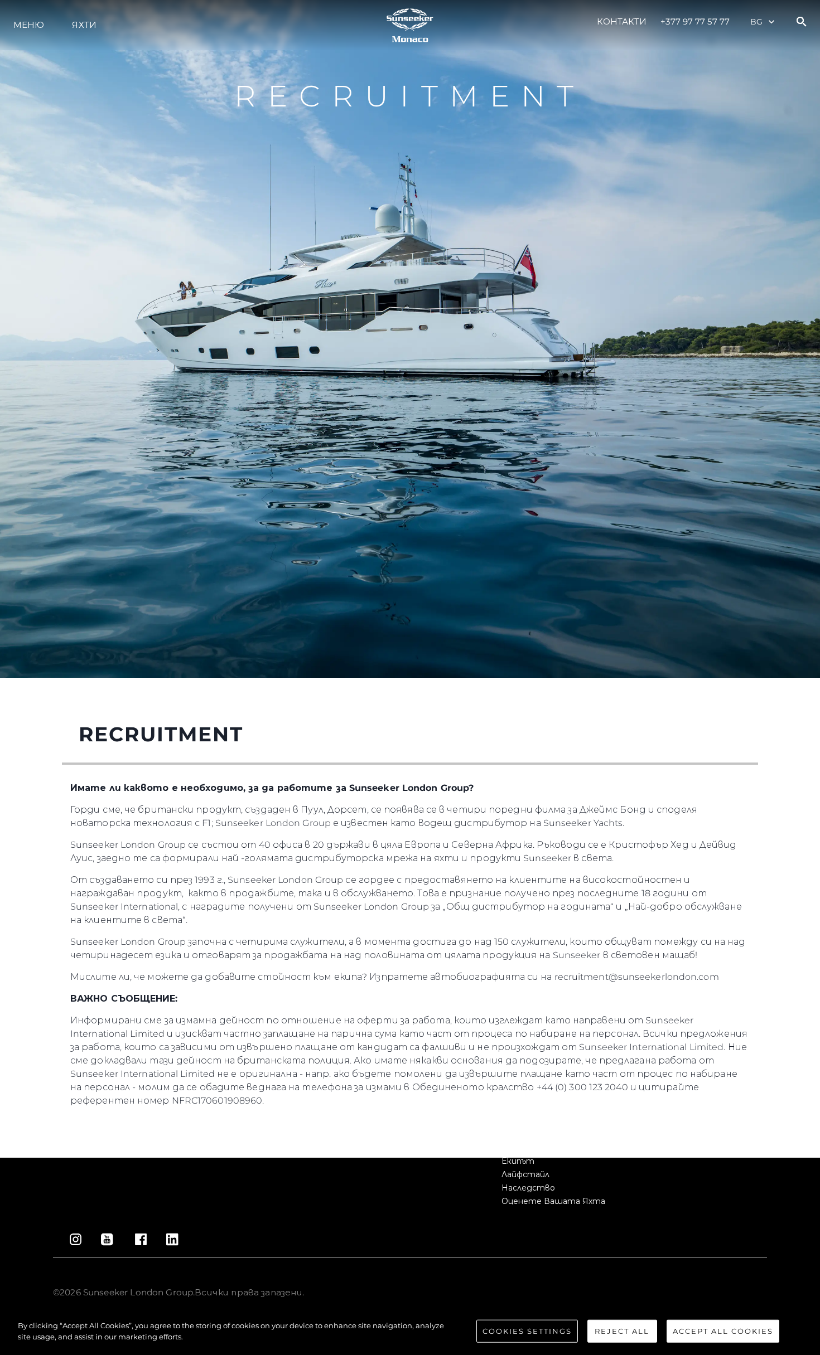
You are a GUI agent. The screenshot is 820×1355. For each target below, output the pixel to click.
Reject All (622, 1331)
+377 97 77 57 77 (695, 21)
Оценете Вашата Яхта (553, 1201)
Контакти (622, 21)
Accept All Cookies (723, 1331)
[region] (410, 1332)
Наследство (528, 1188)
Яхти (84, 25)
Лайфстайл (525, 1174)
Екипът (517, 1161)
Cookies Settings (527, 1331)
